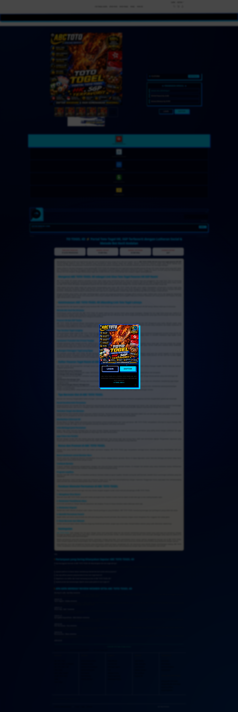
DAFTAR (128, 369)
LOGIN (110, 369)
